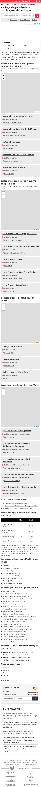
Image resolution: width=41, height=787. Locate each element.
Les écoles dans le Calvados (12, 583)
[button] (3, 75)
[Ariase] (10, 785)
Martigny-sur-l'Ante (9, 591)
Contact (19, 760)
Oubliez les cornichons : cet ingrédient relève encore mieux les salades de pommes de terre (18, 732)
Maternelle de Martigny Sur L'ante (18, 116)
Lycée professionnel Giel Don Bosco (18, 474)
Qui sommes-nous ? (10, 760)
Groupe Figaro (18, 764)
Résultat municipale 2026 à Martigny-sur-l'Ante (18, 652)
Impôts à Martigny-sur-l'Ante (12, 611)
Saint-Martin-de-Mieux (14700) (14, 135)
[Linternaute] (10, 777)
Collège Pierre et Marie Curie (15, 372)
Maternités (6, 670)
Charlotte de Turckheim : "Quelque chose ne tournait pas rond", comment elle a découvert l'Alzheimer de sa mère (18, 740)
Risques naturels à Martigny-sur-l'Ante (16, 627)
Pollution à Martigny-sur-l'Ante (13, 624)
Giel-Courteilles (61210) (12, 468)
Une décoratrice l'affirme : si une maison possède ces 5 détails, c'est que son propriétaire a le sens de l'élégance (20, 724)
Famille (6, 692)
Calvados (32, 4)
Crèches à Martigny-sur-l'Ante (13, 604)
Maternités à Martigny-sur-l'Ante (14, 601)
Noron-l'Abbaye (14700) (11, 568)
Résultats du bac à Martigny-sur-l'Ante (16, 655)
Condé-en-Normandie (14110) (14, 494)
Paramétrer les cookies (23, 762)
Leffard (34, 20)
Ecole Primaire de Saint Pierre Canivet (19, 272)
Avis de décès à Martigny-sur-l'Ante (15, 609)
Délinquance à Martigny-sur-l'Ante (14, 621)
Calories (5, 675)
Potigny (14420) (9, 378)
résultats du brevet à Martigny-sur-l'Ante (19, 509)
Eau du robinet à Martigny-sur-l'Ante (15, 594)
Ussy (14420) (8, 148)
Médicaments (7, 678)
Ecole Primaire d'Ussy (12, 259)
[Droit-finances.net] (30, 777)
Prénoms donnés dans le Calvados (14, 634)
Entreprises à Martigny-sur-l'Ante (14, 637)
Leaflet (37, 112)
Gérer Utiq (34, 762)
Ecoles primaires (9, 48)
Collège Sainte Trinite (12, 346)
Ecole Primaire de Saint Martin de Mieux (20, 246)
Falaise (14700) (9, 174)
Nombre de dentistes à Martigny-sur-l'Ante (17, 629)
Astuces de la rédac (10, 694)
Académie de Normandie (19, 4)
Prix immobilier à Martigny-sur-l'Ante (15, 639)
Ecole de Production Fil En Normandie (19, 487)
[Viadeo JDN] (30, 781)
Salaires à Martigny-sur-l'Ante (13, 606)
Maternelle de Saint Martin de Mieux (19, 129)
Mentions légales (8, 764)
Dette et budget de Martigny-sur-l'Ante (16, 614)
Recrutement (32, 760)
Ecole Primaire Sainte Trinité (15, 285)
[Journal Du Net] (30, 773)
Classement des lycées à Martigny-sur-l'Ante (18, 599)
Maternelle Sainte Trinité (13, 167)
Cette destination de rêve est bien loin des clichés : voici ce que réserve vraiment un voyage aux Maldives (20, 716)
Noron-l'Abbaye (25, 20)
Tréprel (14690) (8, 581)
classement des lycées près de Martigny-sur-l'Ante (21, 506)
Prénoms (6, 668)
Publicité (25, 760)
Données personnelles (10, 762)
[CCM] (10, 773)
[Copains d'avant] (10, 781)
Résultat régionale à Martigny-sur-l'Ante (16, 596)
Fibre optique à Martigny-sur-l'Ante (14, 632)
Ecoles (7, 4)
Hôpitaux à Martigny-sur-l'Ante (13, 642)
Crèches (5, 673)
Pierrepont (13, 20)
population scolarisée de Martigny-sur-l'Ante (19, 503)
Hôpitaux (6, 680)
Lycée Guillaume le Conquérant (16, 431)
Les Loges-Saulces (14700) (11, 573)
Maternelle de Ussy (11, 142)
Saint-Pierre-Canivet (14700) (13, 161)
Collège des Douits (10, 359)
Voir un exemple (33, 692)
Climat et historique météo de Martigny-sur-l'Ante (19, 616)
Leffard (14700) (8, 571)
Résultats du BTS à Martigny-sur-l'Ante (16, 660)
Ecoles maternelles (10, 45)
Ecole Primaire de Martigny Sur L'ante (19, 233)
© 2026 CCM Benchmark (30, 764)
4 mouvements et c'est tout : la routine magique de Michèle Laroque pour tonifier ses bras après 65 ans (19, 749)
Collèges (25, 45)
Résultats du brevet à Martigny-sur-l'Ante (17, 657)
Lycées (25, 48)
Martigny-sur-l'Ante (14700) (13, 123)
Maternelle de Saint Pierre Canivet (18, 154)
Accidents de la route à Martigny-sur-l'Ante (17, 619)
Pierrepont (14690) (9, 566)
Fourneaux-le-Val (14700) (11, 576)
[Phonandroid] (30, 785)
